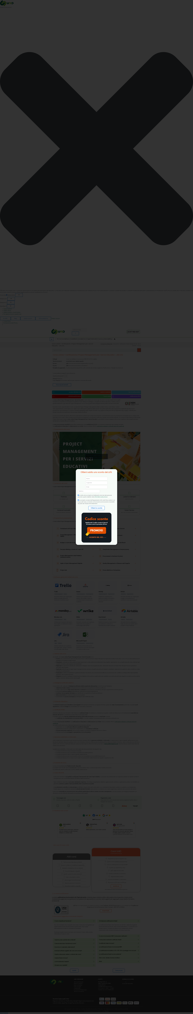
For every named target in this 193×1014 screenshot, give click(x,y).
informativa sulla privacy (101, 497)
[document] (96, 507)
